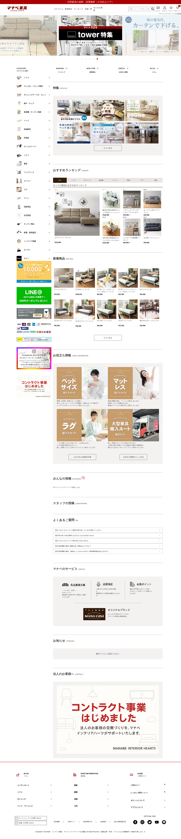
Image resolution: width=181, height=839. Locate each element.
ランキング (78, 9)
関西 (76, 792)
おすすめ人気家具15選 (82, 457)
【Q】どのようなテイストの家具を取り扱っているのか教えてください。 (78, 530)
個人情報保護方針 (120, 822)
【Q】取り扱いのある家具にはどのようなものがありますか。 (74, 535)
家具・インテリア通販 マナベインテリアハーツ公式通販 (66, 832)
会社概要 (57, 822)
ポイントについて (138, 800)
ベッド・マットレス (25, 806)
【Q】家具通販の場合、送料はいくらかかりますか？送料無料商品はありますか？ (81, 551)
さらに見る (108, 148)
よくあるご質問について (139, 793)
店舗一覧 (88, 9)
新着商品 (68, 9)
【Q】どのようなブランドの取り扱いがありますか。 (72, 541)
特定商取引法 (87, 822)
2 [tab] (87, 59)
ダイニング (21, 799)
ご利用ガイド (135, 785)
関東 (76, 785)
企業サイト (71, 822)
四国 (76, 799)
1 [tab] (83, 59)
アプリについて (137, 807)
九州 (76, 806)
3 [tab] (90, 59)
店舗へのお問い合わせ (26, 823)
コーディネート (23, 785)
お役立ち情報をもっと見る (133, 457)
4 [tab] (94, 59)
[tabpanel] (90, 35)
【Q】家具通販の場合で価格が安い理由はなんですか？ (72, 546)
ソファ (19, 792)
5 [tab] (98, 59)
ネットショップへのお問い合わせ (30, 818)
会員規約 (103, 822)
